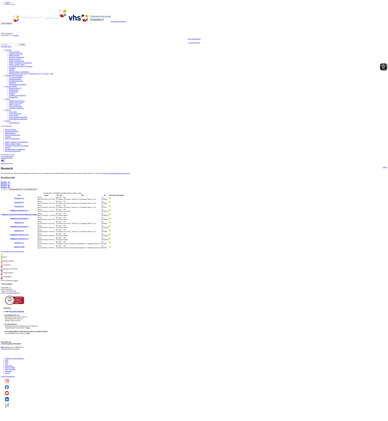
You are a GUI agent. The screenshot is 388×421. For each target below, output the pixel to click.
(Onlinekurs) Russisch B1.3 (19, 218)
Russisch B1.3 (19, 206)
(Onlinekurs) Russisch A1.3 (19, 210)
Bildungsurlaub (14, 90)
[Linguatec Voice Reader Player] (7, 160)
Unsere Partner (13, 115)
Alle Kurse (5, 189)
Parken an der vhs (14, 104)
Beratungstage (13, 97)
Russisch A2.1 (19, 222)
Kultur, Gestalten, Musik (17, 64)
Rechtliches (12, 83)
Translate (16, 35)
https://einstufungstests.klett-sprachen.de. (117, 173)
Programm (4, 156)
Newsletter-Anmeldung (16, 108)
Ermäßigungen (13, 92)
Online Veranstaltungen (16, 61)
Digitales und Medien (16, 53)
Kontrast (8, 2)
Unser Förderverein (15, 113)
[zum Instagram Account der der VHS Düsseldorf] (7, 382)
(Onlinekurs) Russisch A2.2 (19, 235)
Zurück (385, 167)
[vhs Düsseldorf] (56, 21)
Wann (46, 195)
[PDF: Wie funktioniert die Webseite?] (2, 27)
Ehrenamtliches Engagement (18, 119)
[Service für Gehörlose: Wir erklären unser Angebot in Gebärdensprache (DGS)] (2, 31)
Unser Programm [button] (6, 126)
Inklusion (12, 93)
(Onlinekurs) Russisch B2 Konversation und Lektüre (19, 214)
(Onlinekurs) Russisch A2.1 (19, 239)
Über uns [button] (8, 110)
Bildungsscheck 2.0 (15, 88)
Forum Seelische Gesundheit (18, 117)
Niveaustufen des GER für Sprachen (12, 251)
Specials (11, 70)
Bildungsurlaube (14, 55)
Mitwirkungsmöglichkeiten (17, 84)
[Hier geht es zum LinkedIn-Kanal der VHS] (7, 401)
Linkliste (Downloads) (16, 103)
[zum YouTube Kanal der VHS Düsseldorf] (7, 394)
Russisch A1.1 (19, 230)
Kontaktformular (14, 123)
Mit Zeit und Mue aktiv (13, 151)
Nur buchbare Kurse (30, 189)
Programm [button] (8, 50)
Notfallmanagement (15, 79)
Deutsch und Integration (16, 57)
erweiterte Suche (6, 46)
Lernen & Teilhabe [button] (11, 86)
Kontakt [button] (7, 121)
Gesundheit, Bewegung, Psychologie (21, 66)
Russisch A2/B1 (19, 247)
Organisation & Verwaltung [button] (13, 75)
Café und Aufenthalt (15, 106)
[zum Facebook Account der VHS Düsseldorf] (7, 388)
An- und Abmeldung (15, 77)
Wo (82, 195)
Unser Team (13, 112)
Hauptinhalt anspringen (118, 21)
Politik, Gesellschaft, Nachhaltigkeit (20, 63)
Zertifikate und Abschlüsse (17, 95)
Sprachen (15, 59)
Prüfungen (12, 68)
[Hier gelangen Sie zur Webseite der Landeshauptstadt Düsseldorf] (15, 355)
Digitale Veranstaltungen (17, 101)
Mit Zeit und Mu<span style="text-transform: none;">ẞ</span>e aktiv (31, 73)
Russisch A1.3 (19, 202)
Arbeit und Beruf (14, 52)
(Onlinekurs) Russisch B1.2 (19, 226)
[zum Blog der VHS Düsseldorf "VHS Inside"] (7, 407)
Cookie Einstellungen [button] (8, 376)
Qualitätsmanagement (16, 81)
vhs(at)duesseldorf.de (13, 293)
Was (19, 195)
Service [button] (7, 99)
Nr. (105, 195)
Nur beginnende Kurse (16, 189)
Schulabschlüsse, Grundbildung (19, 72)
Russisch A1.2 (19, 198)
